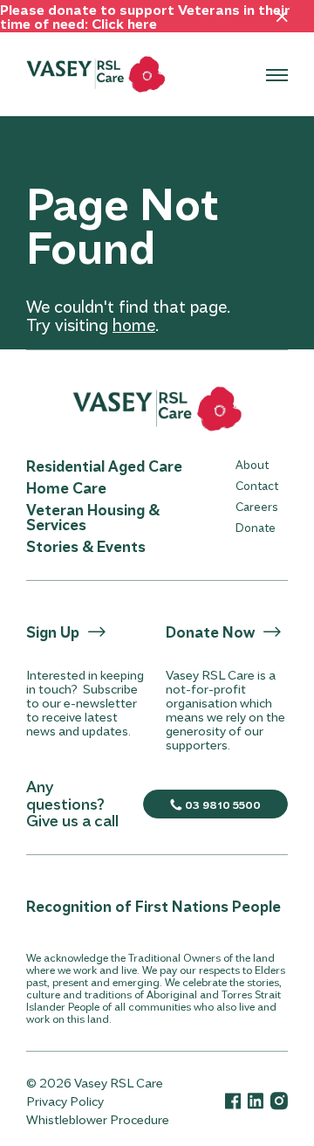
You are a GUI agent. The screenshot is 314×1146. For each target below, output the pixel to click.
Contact (257, 485)
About (252, 464)
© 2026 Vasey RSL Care (94, 1082)
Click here (124, 23)
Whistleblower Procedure (97, 1119)
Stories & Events (86, 546)
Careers (256, 506)
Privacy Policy (65, 1101)
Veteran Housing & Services (93, 517)
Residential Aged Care (104, 465)
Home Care (66, 487)
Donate (256, 527)
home (134, 324)
